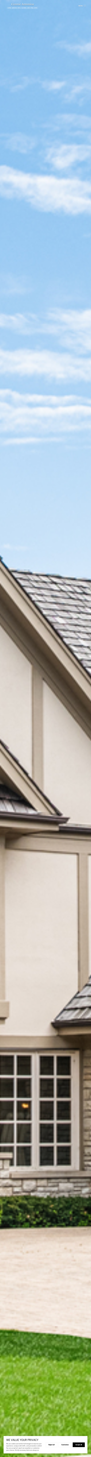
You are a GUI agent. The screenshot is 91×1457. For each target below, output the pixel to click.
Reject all (51, 1444)
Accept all (78, 1444)
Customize (65, 1444)
